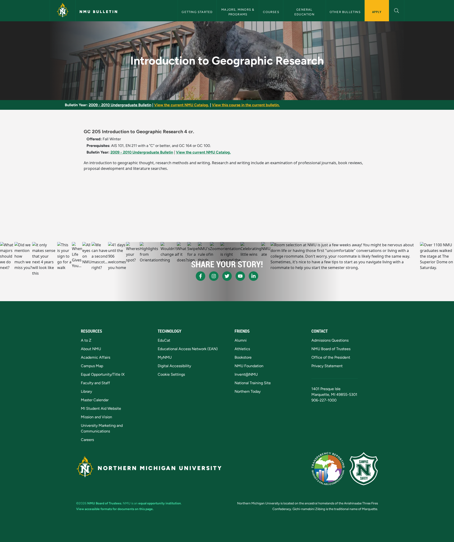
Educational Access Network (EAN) (188, 349)
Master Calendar (95, 400)
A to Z (86, 340)
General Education (304, 12)
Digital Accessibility (174, 366)
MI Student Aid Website (101, 408)
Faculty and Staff (95, 383)
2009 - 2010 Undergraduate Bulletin (120, 105)
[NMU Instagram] (213, 276)
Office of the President (330, 357)
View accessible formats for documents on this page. (114, 509)
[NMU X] (227, 276)
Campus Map (92, 366)
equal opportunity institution (159, 503)
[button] (396, 10)
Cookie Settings (171, 374)
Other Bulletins (345, 12)
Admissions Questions (330, 340)
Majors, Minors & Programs (238, 12)
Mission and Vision (96, 417)
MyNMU (165, 357)
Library (86, 391)
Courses (271, 12)
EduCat (164, 340)
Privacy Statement (327, 366)
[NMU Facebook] (200, 276)
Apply (376, 12)
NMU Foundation (249, 366)
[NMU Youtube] (240, 276)
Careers (87, 439)
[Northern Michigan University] (63, 10)
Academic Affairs (95, 357)
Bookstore (243, 357)
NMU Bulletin (98, 11)
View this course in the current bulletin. (246, 105)
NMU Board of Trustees (330, 349)
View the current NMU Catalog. (181, 105)
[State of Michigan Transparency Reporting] (328, 468)
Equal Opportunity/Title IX (103, 374)
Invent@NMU (246, 374)
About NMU (91, 349)
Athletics (242, 349)
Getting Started (197, 12)
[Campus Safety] (363, 468)
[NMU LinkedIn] (253, 276)
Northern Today (248, 391)
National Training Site (253, 383)
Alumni (241, 340)
